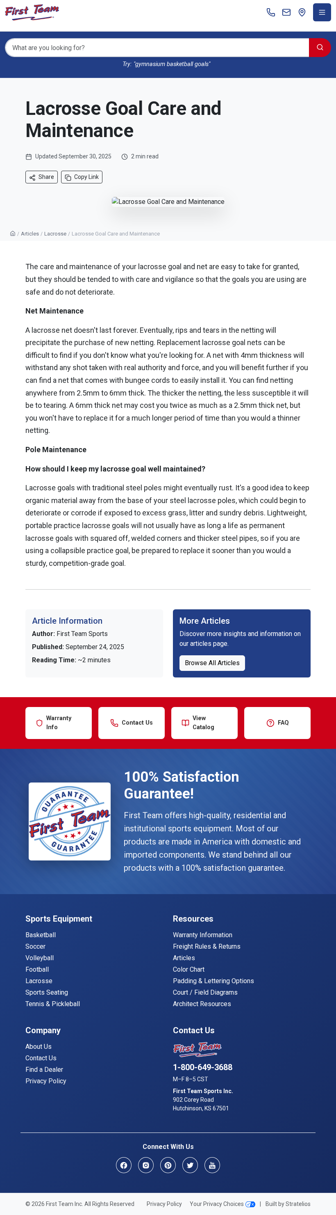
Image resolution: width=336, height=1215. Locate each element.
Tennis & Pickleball (52, 1004)
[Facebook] (124, 1165)
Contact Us (41, 1058)
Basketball (40, 935)
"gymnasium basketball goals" (172, 64)
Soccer (35, 946)
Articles (30, 234)
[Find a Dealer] (301, 12)
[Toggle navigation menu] (322, 12)
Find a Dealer (44, 1069)
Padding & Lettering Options (213, 981)
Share (45, 177)
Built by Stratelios (288, 1204)
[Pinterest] (168, 1165)
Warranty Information (202, 935)
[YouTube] (212, 1165)
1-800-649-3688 (202, 1067)
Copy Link (86, 177)
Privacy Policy (45, 1081)
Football (37, 969)
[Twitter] (190, 1165)
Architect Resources (202, 1004)
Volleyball (39, 958)
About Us (38, 1046)
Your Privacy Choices (217, 1204)
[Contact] (286, 12)
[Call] (270, 12)
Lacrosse (55, 234)
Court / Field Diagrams (205, 992)
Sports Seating (46, 992)
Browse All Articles (212, 663)
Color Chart (188, 969)
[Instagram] (146, 1165)
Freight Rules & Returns (207, 946)
